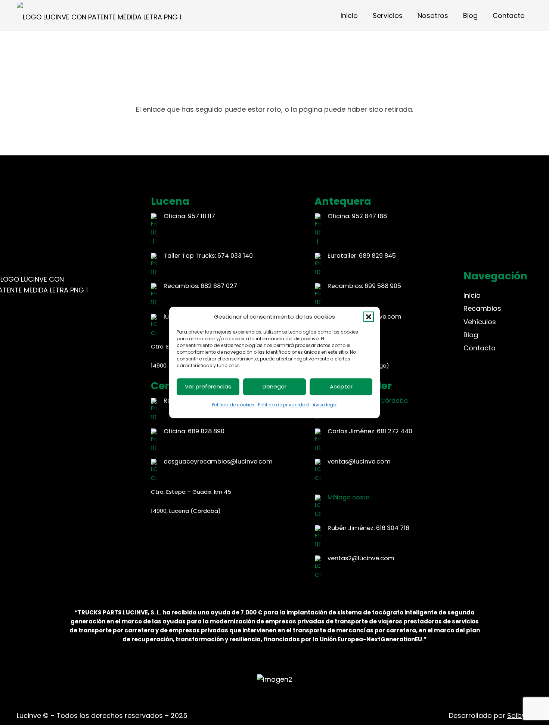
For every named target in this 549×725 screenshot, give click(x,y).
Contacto (479, 348)
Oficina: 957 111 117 (189, 216)
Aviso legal (325, 405)
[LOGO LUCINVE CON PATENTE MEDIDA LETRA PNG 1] (99, 15)
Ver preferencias (208, 386)
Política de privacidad (283, 405)
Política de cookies (233, 405)
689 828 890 (206, 431)
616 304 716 (392, 528)
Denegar (274, 386)
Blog (470, 335)
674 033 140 (235, 255)
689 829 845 (377, 255)
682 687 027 (219, 286)
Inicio (472, 295)
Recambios (482, 308)
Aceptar (341, 386)
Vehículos (479, 321)
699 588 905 (383, 286)
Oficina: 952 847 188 (357, 216)
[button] (368, 316)
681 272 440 (394, 431)
